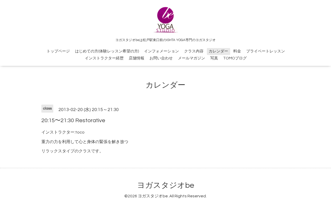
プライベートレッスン (265, 51)
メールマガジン (191, 58)
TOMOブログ (235, 58)
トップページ (58, 51)
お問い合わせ (161, 58)
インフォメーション (161, 51)
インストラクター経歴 (104, 58)
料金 (237, 51)
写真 (214, 58)
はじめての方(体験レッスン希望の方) (107, 51)
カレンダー (218, 51)
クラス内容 (194, 51)
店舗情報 (136, 58)
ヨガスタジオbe (165, 185)
